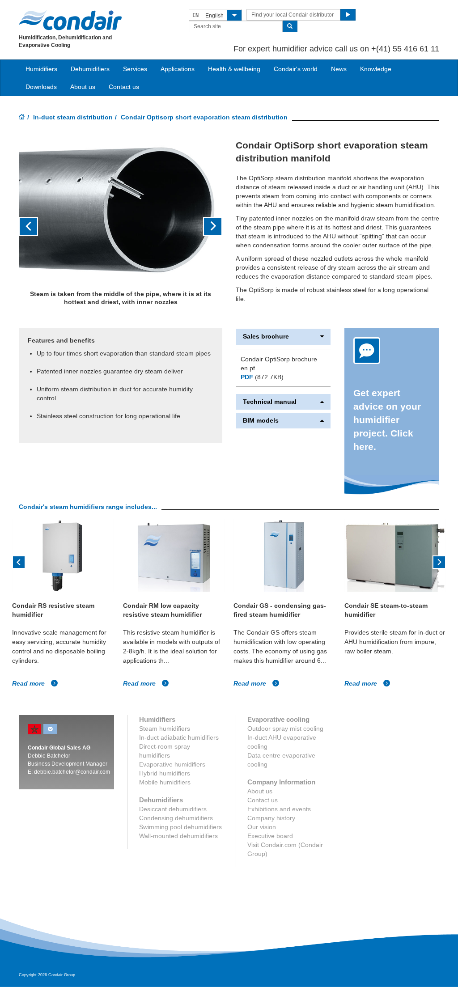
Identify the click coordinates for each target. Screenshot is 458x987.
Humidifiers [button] (41, 68)
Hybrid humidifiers (164, 773)
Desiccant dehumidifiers (173, 809)
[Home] (22, 117)
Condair (70, 20)
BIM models (261, 420)
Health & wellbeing (234, 68)
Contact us (124, 86)
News (339, 68)
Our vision (261, 826)
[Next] (439, 561)
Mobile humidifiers (165, 782)
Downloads (41, 86)
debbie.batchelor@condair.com (72, 772)
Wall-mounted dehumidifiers (178, 835)
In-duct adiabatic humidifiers (179, 737)
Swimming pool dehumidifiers (180, 826)
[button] (34, 227)
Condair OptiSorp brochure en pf (279, 364)
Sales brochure (266, 336)
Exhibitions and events (279, 809)
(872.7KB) (262, 377)
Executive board (270, 835)
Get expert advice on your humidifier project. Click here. (387, 420)
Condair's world (296, 68)
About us (82, 86)
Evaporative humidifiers (172, 764)
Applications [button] (178, 68)
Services (135, 68)
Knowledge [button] (375, 68)
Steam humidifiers (164, 728)
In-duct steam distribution (73, 117)
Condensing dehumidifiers (176, 818)
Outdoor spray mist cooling (285, 728)
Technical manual (270, 401)
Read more (29, 683)
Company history (271, 818)
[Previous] (18, 561)
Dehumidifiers (90, 68)
